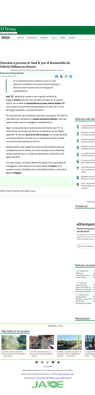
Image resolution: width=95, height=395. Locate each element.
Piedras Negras (32, 38)
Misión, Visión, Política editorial (60, 378)
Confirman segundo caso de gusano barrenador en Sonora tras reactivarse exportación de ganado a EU (83, 287)
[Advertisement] (47, 13)
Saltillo (54, 38)
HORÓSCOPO (53, 326)
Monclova (21, 38)
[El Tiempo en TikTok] (49, 363)
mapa (72, 374)
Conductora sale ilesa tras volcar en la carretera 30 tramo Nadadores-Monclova (69, 354)
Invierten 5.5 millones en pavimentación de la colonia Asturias (82, 274)
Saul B (8, 191)
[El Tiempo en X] (58, 363)
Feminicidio (15, 191)
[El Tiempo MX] (8, 30)
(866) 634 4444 (63, 374)
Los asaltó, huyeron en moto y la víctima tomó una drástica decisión (41, 354)
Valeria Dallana (25, 191)
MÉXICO (5, 37)
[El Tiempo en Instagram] (43, 363)
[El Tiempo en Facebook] (38, 363)
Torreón (62, 38)
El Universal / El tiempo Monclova (12, 73)
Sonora (33, 191)
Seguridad (72, 38)
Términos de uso (29, 378)
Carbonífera (44, 38)
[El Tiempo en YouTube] (54, 363)
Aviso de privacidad (42, 378)
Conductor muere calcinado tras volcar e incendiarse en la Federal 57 (13, 354)
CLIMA (61, 326)
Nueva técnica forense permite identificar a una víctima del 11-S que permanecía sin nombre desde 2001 (84, 299)
